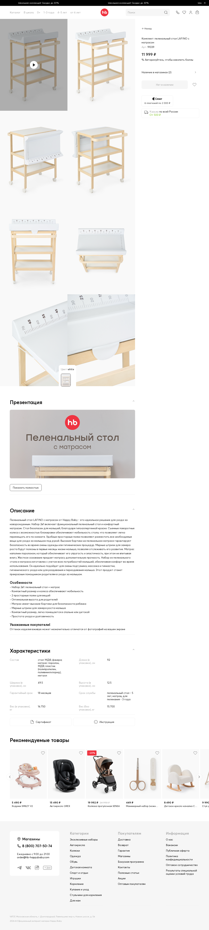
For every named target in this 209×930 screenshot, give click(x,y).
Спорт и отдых (79, 872)
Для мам (75, 900)
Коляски (75, 850)
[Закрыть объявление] (204, 3)
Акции (122, 878)
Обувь (74, 861)
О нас (169, 839)
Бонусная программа (131, 861)
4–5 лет (62, 12)
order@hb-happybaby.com (33, 857)
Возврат (123, 845)
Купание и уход (79, 889)
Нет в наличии (164, 84)
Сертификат (43, 722)
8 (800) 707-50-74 (37, 846)
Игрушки (75, 878)
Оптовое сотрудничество (182, 865)
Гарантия (124, 850)
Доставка (124, 839)
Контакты (124, 867)
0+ (38, 12)
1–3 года (49, 12)
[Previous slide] (10, 777)
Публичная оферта (177, 850)
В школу (29, 12)
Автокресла (77, 845)
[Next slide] (199, 777)
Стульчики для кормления (86, 895)
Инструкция (106, 722)
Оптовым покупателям (131, 883)
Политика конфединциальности (179, 857)
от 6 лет (75, 12)
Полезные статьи (128, 872)
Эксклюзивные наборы (84, 839)
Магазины (124, 856)
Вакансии (172, 845)
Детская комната (81, 867)
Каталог (15, 12)
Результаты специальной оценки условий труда (181, 872)
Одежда (75, 856)
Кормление (77, 883)
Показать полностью (26, 487)
